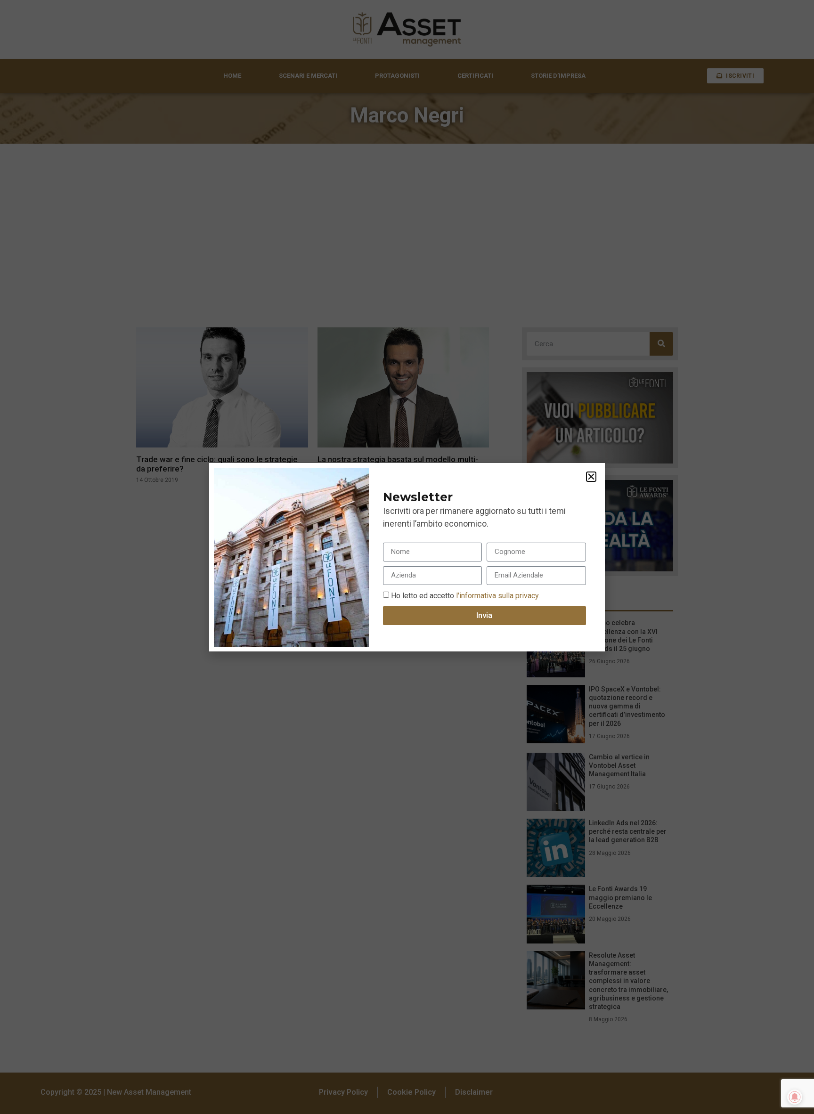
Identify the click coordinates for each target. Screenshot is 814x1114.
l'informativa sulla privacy (496, 595)
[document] (407, 557)
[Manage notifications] (794, 1097)
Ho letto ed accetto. (465, 595)
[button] (591, 476)
